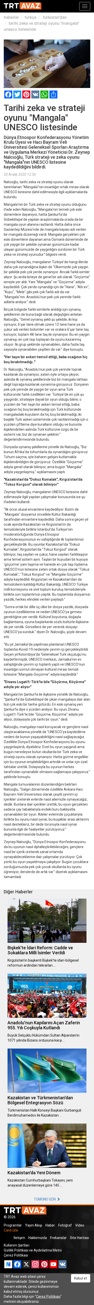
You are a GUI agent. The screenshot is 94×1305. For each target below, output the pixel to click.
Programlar (13, 1225)
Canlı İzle (11, 1230)
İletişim (19, 1238)
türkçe (30, 17)
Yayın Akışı (33, 1225)
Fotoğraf (65, 1225)
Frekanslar (58, 1238)
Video (79, 1225)
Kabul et (80, 1278)
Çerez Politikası (16, 1255)
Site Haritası (79, 1238)
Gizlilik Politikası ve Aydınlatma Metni (33, 1250)
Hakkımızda (37, 1238)
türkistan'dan (54, 17)
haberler (11, 17)
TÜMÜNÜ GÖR (45, 1199)
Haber (50, 1225)
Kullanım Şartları (16, 1245)
